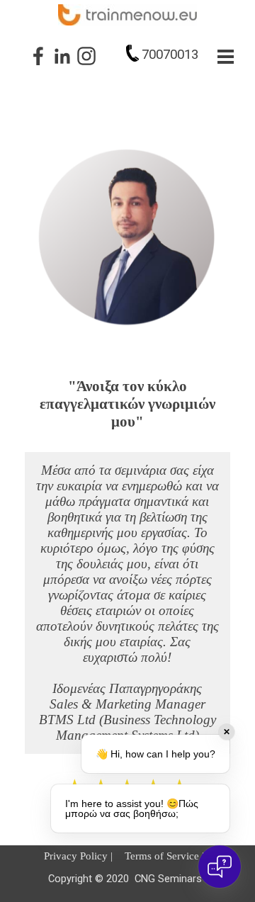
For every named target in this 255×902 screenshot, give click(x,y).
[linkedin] (62, 56)
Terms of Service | (164, 856)
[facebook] (38, 56)
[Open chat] (219, 866)
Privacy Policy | (78, 856)
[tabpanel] (156, 54)
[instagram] (86, 56)
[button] (132, 54)
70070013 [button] (170, 54)
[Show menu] (225, 56)
